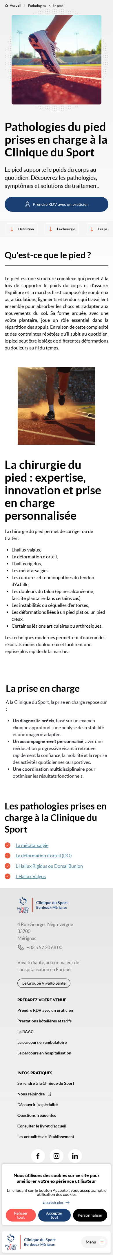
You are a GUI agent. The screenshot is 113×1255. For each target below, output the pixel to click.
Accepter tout (54, 1215)
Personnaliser (90, 1215)
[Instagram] (56, 1156)
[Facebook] (38, 1156)
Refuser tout (21, 1215)
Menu (91, 1242)
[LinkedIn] (75, 1156)
